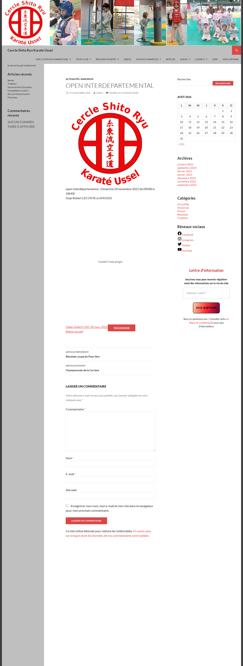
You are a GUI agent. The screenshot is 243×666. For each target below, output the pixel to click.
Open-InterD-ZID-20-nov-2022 (87, 327)
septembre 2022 (186, 184)
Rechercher (184, 79)
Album (183, 59)
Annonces (86, 79)
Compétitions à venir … (19, 90)
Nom (70, 458)
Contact (200, 59)
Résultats (182, 214)
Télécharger (122, 327)
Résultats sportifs (106, 59)
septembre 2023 (186, 167)
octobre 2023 (185, 164)
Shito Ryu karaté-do (147, 59)
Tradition (182, 218)
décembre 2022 (186, 178)
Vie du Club (82, 59)
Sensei (11, 80)
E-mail (71, 474)
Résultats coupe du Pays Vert (83, 354)
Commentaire (75, 409)
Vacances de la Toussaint (20, 87)
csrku (99, 92)
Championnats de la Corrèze (82, 368)
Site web (71, 490)
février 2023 (184, 171)
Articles (170, 59)
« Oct (181, 144)
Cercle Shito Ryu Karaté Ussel (52, 59)
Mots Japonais (231, 59)
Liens (215, 59)
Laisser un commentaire (124, 92)
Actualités (73, 79)
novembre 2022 (186, 181)
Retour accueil (74, 331)
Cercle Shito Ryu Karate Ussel (30, 50)
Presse (181, 211)
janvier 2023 (184, 174)
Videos (127, 59)
